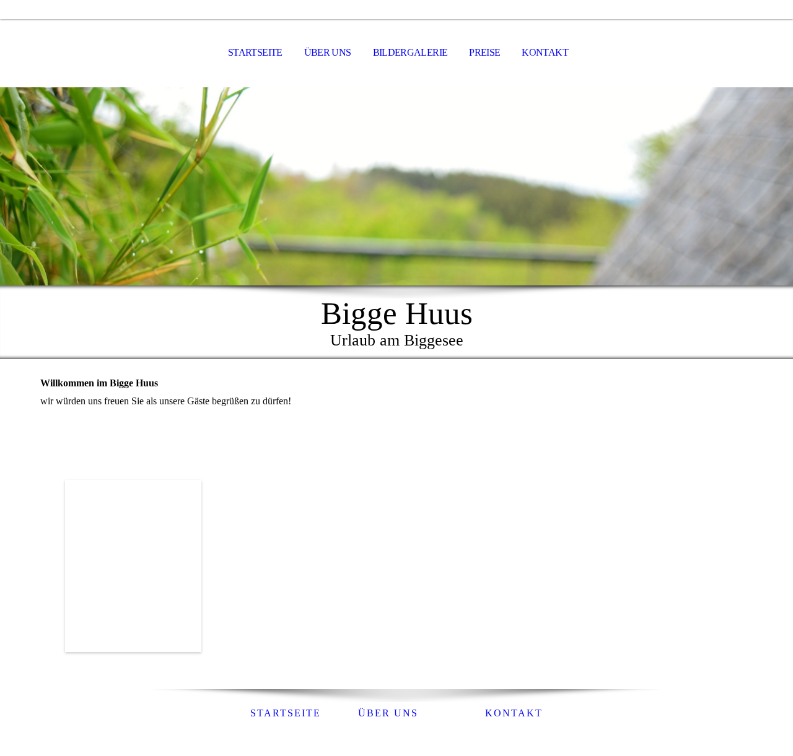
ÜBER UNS (327, 52)
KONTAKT (545, 52)
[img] (396, 186)
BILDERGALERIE (410, 52)
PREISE (484, 52)
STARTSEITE (255, 52)
